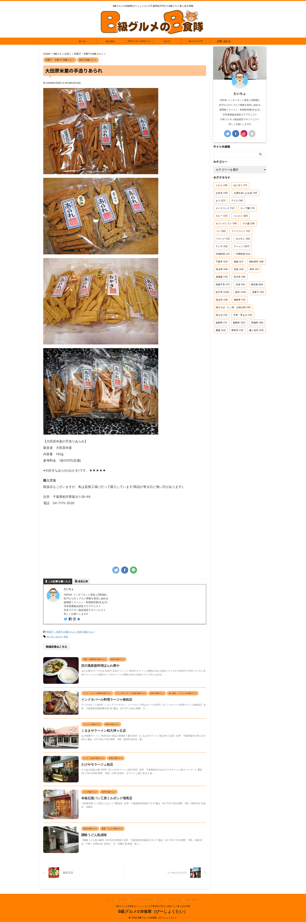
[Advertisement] (124, 535)
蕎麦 (221, 330)
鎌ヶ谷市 (256, 330)
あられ (50, 636)
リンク (167, 41)
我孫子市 (223, 284)
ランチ (222, 246)
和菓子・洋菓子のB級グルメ (61, 631)
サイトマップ (195, 41)
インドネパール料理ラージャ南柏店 (106, 699)
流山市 (222, 299)
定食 (239, 269)
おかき (58, 636)
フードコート (240, 231)
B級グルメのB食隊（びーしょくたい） (153, 911)
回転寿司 (256, 261)
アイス (237, 200)
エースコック (225, 208)
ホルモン (243, 238)
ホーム (82, 41)
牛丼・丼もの (242, 314)
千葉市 (222, 261)
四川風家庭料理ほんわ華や (100, 665)
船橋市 (239, 322)
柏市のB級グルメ (86, 631)
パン (221, 231)
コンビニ (240, 215)
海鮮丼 (240, 299)
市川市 (239, 276)
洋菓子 (258, 292)
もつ (220, 200)
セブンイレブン (226, 223)
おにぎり (240, 185)
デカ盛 (249, 223)
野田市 (237, 330)
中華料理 (243, 253)
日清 (240, 284)
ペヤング (223, 238)
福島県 (221, 322)
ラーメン (242, 246)
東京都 (257, 284)
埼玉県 (222, 269)
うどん (222, 185)
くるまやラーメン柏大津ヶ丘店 (103, 730)
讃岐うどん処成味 (94, 835)
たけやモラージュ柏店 (97, 764)
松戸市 (222, 292)
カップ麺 (247, 208)
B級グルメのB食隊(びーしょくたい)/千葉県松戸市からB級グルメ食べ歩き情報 (153, 906)
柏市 (66, 636)
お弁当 (222, 192)
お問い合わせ (224, 41)
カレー (222, 215)
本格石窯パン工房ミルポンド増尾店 (106, 798)
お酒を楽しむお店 (245, 192)
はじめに (110, 41)
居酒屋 (222, 276)
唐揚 (238, 261)
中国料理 (223, 253)
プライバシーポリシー (138, 41)
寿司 (254, 269)
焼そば (222, 314)
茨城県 (257, 322)
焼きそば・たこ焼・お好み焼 (233, 307)
